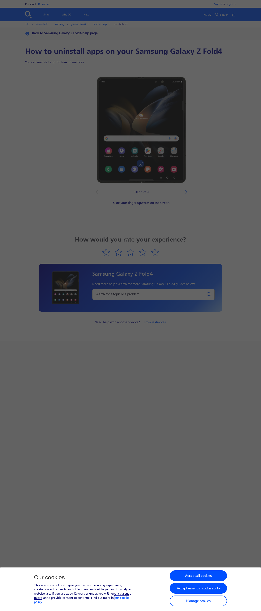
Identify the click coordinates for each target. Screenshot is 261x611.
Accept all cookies (198, 575)
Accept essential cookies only (198, 588)
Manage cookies (198, 600)
